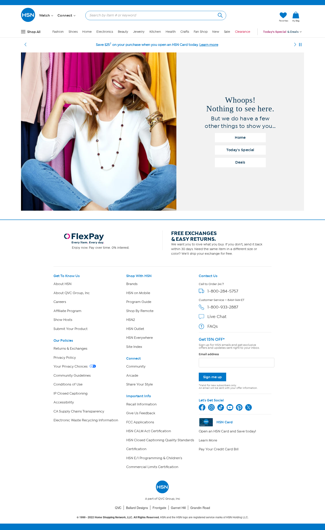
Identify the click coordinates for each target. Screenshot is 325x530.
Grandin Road (200, 507)
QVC (118, 507)
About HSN (62, 284)
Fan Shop (200, 32)
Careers (60, 302)
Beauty (123, 32)
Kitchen (155, 32)
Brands (132, 284)
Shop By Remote (139, 311)
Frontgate (159, 507)
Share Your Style (139, 384)
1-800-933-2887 (222, 307)
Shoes (73, 32)
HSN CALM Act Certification (148, 431)
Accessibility (64, 402)
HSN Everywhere (139, 338)
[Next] (295, 44)
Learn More (208, 440)
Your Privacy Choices (71, 366)
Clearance (242, 32)
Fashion (58, 32)
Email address (209, 354)
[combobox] (154, 15)
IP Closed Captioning (71, 393)
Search (220, 15)
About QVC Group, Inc (72, 293)
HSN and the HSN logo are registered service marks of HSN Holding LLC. (163, 517)
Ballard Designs (137, 507)
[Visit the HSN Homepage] (28, 21)
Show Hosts (63, 320)
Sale (227, 32)
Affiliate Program (67, 311)
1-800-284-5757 (222, 291)
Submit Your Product (71, 329)
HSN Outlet (135, 329)
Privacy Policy (65, 358)
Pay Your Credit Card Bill (219, 449)
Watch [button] (45, 15)
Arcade (132, 376)
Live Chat (216, 316)
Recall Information (141, 404)
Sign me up (212, 377)
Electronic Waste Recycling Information (86, 420)
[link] (295, 17)
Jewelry (139, 32)
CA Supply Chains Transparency (79, 411)
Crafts (184, 32)
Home (87, 32)
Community (135, 366)
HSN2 (130, 320)
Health (171, 32)
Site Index (134, 347)
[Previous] (25, 44)
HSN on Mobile (138, 293)
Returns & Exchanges (70, 349)
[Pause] (300, 44)
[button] (255, 17)
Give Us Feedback (140, 413)
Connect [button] (65, 15)
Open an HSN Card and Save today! (227, 431)
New (215, 32)
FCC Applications (140, 422)
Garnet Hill (178, 507)
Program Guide (138, 302)
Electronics (104, 32)
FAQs (212, 326)
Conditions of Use (68, 384)
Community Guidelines (72, 376)
